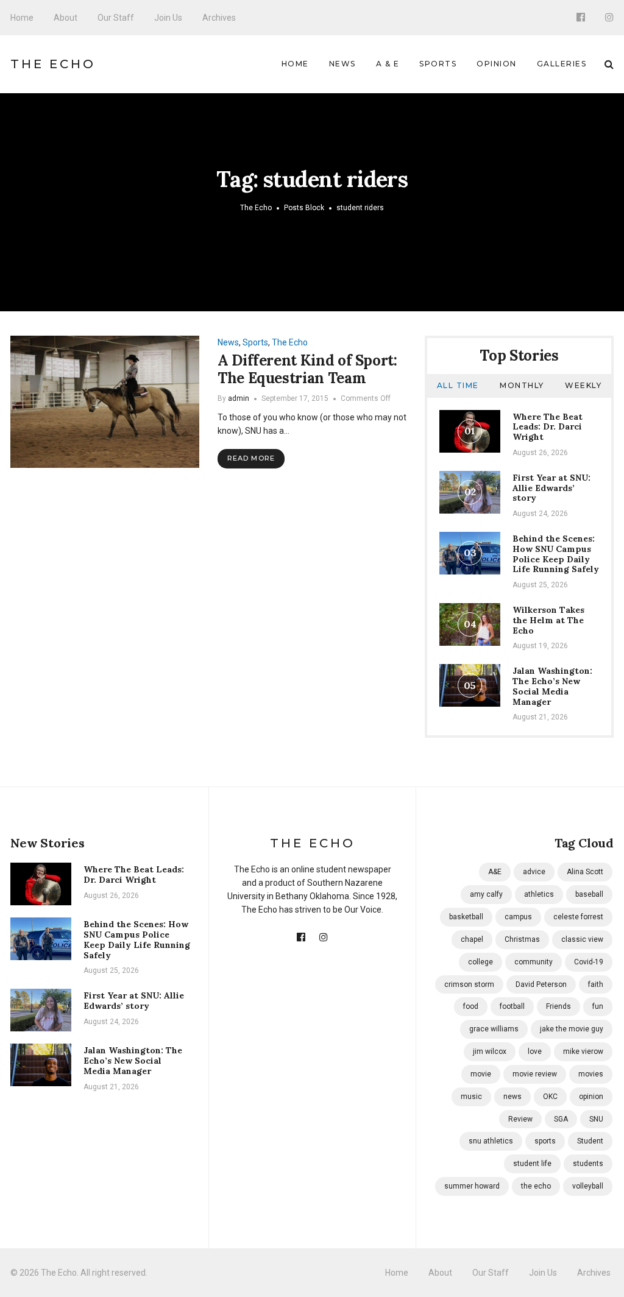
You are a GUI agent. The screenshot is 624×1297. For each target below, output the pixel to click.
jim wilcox (489, 1051)
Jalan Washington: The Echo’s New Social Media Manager (552, 686)
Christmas (522, 939)
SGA (561, 1119)
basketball (466, 917)
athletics (539, 894)
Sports (437, 63)
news (512, 1096)
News (342, 63)
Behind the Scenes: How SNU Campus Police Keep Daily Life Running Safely (555, 553)
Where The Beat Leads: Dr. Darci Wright (547, 427)
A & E (388, 63)
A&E (495, 872)
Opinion (497, 63)
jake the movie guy (571, 1029)
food (470, 1006)
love (535, 1051)
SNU (596, 1119)
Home (22, 18)
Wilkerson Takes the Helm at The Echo (548, 620)
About (65, 18)
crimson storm (469, 984)
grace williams (494, 1029)
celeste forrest (578, 917)
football (512, 1006)
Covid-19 (588, 962)
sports (545, 1141)
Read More (251, 458)
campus (518, 917)
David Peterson (541, 984)
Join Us (168, 18)
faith (595, 984)
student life (532, 1163)
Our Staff (116, 18)
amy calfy (486, 894)
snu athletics (491, 1141)
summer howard (472, 1186)
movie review (534, 1074)
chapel (472, 939)
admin (238, 398)
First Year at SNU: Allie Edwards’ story (551, 488)
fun (597, 1006)
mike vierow (583, 1051)
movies (590, 1074)
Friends (558, 1006)
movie (480, 1074)
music (471, 1096)
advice (534, 872)
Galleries (562, 63)
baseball (589, 894)
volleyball (587, 1186)
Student (590, 1141)
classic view (582, 939)
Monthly (522, 385)
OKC (550, 1096)
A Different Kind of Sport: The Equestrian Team (307, 369)
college (480, 962)
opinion (591, 1096)
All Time (458, 385)
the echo (536, 1186)
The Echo (53, 64)
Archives (219, 18)
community (533, 962)
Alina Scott (585, 872)
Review (520, 1119)
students (588, 1163)
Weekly (583, 385)
